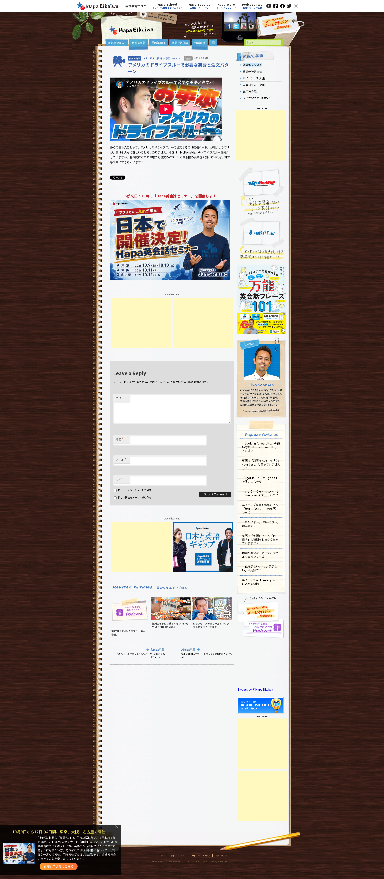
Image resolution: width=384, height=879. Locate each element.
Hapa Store (226, 6)
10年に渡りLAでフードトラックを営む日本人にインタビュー (206, 655)
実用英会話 (250, 91)
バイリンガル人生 (254, 78)
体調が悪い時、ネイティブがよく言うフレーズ (260, 555)
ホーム (162, 855)
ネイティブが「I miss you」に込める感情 (260, 582)
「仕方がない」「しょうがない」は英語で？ (259, 568)
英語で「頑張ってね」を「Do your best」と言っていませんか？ (261, 464)
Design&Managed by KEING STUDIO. (214, 862)
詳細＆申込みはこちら (59, 866)
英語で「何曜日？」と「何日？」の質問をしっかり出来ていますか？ (260, 539)
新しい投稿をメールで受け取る (134, 497)
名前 (119, 438)
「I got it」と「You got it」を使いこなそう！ (260, 480)
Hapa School (167, 6)
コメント (121, 398)
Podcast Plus (252, 6)
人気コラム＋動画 (254, 85)
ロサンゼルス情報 (152, 58)
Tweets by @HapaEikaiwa (255, 689)
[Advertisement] (141, 323)
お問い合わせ (221, 855)
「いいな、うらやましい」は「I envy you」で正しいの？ (260, 493)
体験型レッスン (171, 58)
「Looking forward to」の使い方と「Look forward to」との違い (261, 447)
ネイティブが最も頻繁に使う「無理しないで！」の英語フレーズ (260, 508)
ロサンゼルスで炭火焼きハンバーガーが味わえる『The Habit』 (141, 655)
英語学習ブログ (135, 6)
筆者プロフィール (179, 855)
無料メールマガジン (201, 855)
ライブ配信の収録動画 (257, 98)
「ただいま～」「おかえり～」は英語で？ (261, 524)
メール (121, 459)
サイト (120, 479)
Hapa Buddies (199, 6)
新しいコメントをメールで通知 (134, 490)
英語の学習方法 (252, 72)
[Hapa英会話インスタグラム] (251, 28)
